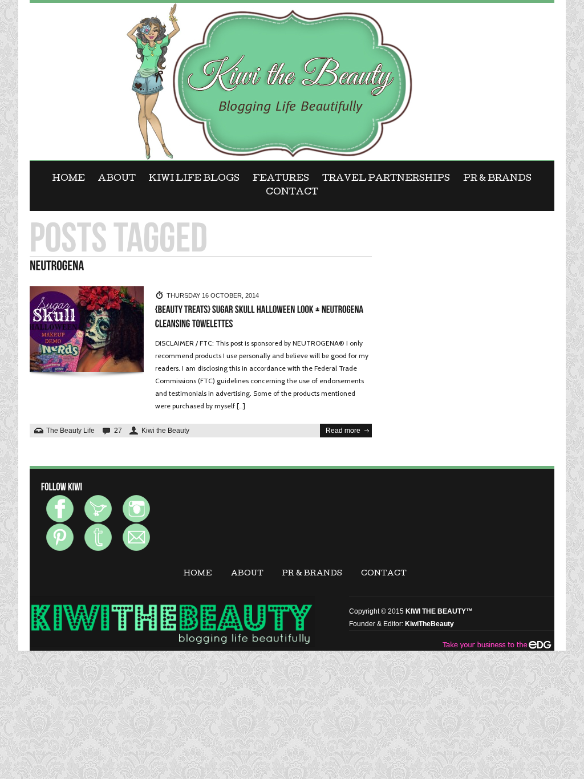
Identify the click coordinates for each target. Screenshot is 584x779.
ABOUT (117, 179)
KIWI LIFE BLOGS (194, 179)
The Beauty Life (70, 431)
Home (68, 179)
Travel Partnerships (386, 179)
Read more (343, 431)
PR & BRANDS (497, 179)
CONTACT (292, 192)
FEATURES (281, 179)
